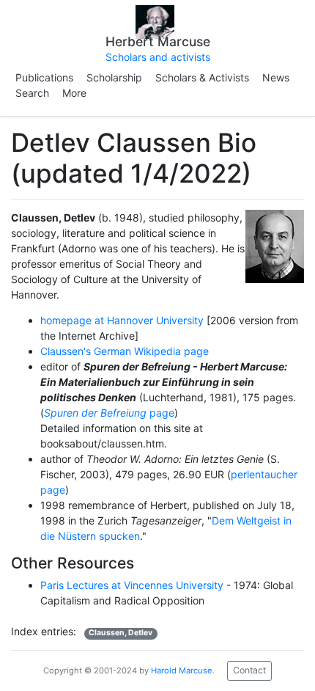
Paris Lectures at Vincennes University (131, 585)
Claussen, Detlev (120, 632)
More (74, 93)
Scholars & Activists (202, 77)
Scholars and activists (157, 57)
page (109, 412)
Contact (249, 670)
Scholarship (114, 77)
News (275, 77)
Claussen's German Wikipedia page (124, 351)
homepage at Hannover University (122, 320)
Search (32, 93)
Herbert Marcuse (157, 41)
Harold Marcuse (181, 670)
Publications (44, 77)
